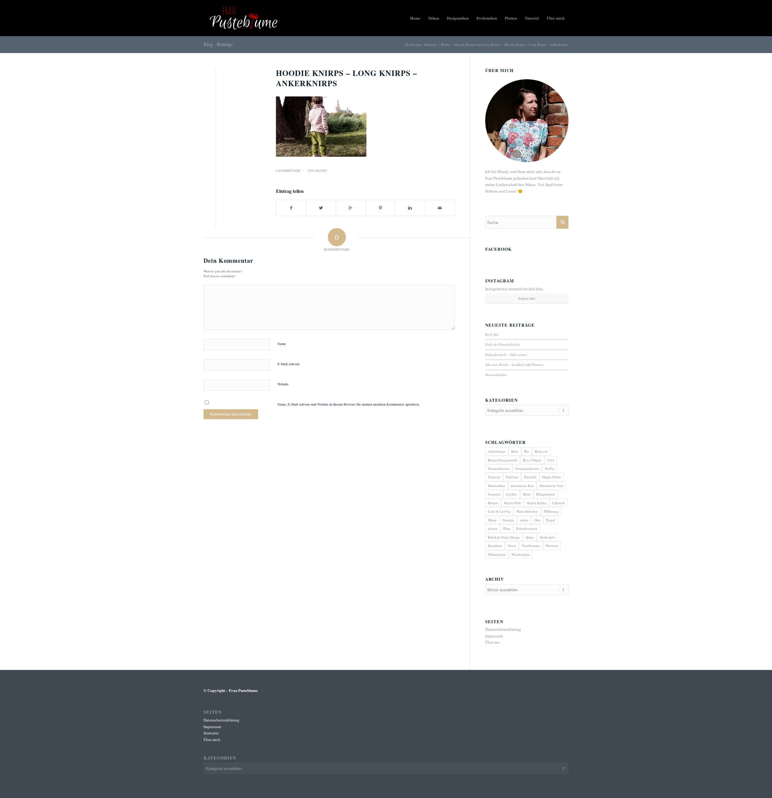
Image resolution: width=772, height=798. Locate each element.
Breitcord (541, 451)
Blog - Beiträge (218, 44)
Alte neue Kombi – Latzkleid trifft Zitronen (514, 364)
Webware (552, 545)
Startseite (430, 44)
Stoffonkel (547, 537)
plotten (493, 528)
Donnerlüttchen (496, 374)
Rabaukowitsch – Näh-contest (506, 354)
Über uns (492, 642)
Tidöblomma (531, 545)
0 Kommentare (288, 170)
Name (281, 343)
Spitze (530, 537)
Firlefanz (512, 477)
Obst (537, 520)
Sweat (512, 545)
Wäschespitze (520, 554)
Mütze (492, 520)
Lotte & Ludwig (499, 511)
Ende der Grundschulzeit (502, 344)
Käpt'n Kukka (536, 503)
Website (283, 384)
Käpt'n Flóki (512, 503)
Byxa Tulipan (532, 460)
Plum (507, 528)
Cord (550, 460)
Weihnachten (497, 554)
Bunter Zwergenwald (502, 460)
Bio (526, 451)
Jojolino (511, 494)
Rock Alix (491, 334)
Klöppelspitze (545, 494)
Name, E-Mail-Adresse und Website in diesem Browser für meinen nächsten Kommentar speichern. (348, 404)
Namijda (508, 520)
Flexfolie (530, 477)
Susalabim (495, 545)
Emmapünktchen (527, 468)
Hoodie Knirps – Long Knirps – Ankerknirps (346, 78)
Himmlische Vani (551, 485)
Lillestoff (558, 503)
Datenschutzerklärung (503, 629)
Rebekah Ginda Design (504, 537)
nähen (524, 520)
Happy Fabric (551, 477)
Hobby (446, 44)
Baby (514, 451)
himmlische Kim (522, 485)
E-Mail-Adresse (288, 364)
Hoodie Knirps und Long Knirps (477, 44)
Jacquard (494, 494)
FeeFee (550, 468)
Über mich (212, 739)
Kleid (526, 494)
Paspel (550, 520)
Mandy (321, 170)
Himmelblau (496, 485)
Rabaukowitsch (526, 528)
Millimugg (551, 511)
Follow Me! (527, 298)
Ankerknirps (496, 451)
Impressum (494, 636)
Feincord (494, 477)
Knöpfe (493, 503)
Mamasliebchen (527, 511)
